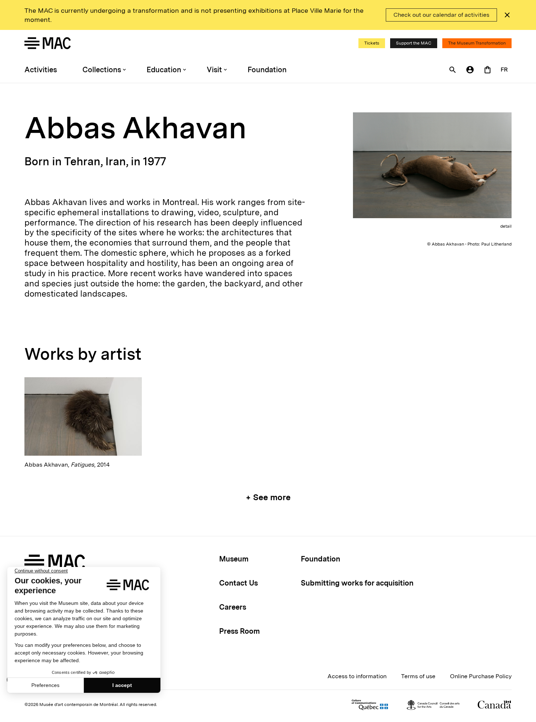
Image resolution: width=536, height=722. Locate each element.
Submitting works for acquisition (357, 583)
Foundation (267, 69)
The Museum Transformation (477, 43)
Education (164, 69)
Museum (234, 559)
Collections (101, 69)
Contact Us (238, 583)
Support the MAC (413, 43)
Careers (232, 607)
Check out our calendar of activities (441, 14)
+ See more (268, 497)
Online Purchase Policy (481, 676)
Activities (40, 69)
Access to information (357, 676)
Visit (214, 69)
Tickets (371, 43)
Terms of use (418, 676)
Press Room (239, 631)
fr (504, 69)
